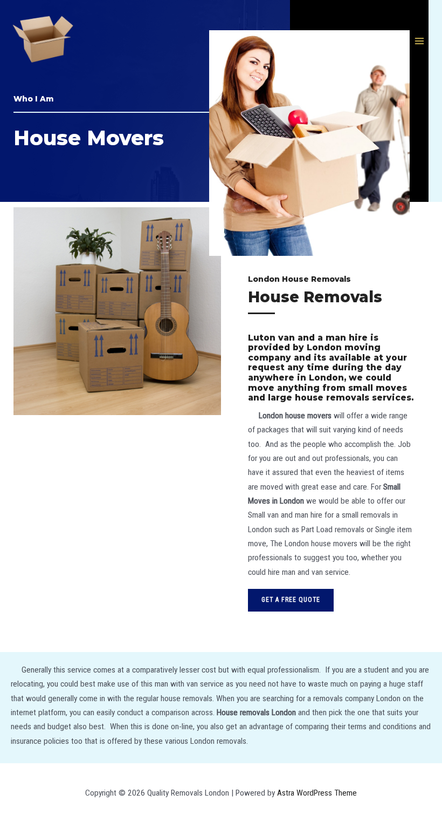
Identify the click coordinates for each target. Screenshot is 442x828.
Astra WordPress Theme (317, 793)
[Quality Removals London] (43, 41)
